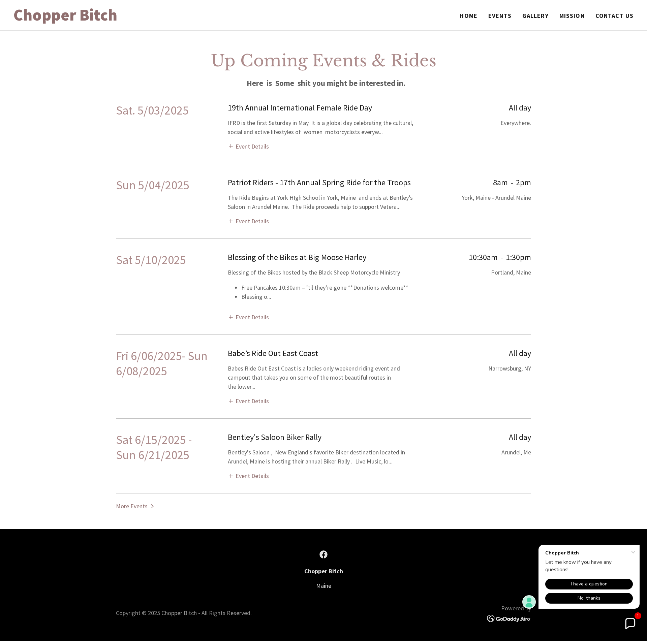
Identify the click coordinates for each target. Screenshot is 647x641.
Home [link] (468, 16)
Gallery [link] (535, 16)
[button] (248, 146)
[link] (121, 18)
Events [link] (500, 16)
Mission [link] (572, 16)
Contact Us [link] (614, 16)
